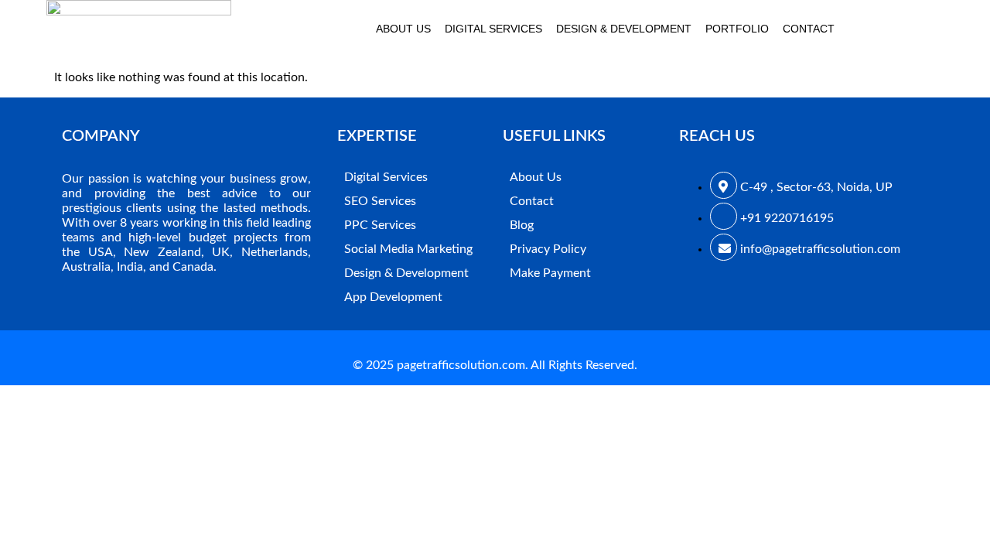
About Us (403, 28)
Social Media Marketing (408, 249)
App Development (393, 297)
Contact (809, 28)
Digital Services (493, 28)
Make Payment (550, 273)
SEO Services (380, 201)
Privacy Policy (548, 249)
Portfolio (737, 28)
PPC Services (380, 225)
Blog (522, 225)
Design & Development (623, 28)
